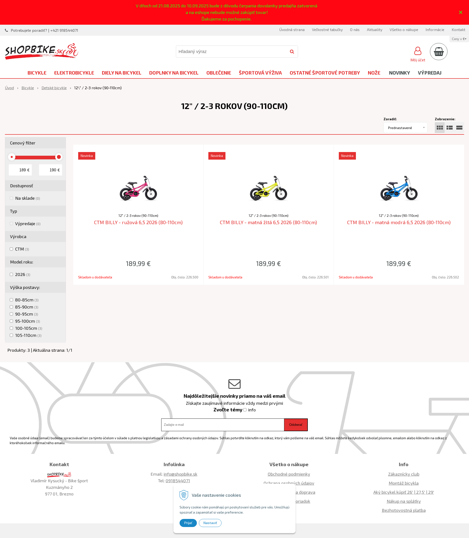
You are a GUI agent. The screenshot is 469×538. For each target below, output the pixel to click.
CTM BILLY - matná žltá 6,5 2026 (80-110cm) (268, 222)
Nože (374, 73)
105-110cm (28, 335)
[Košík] (439, 51)
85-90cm (26, 306)
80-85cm (27, 299)
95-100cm (27, 321)
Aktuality (374, 29)
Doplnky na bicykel (174, 73)
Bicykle (37, 73)
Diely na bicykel (121, 73)
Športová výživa (260, 73)
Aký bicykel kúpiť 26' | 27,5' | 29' (403, 492)
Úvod (9, 87)
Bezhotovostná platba (404, 510)
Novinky (399, 73)
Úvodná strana (292, 29)
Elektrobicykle (74, 73)
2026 (22, 274)
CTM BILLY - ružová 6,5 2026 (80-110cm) (138, 222)
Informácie (435, 29)
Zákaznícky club (403, 474)
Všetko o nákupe (404, 29)
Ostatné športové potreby (325, 73)
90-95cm (26, 314)
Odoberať (295, 425)
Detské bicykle (54, 87)
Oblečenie (218, 73)
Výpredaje (28, 223)
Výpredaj (429, 73)
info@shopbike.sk (180, 474)
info (252, 409)
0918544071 (178, 480)
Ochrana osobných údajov (289, 483)
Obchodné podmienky (289, 474)
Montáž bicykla (404, 483)
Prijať (188, 523)
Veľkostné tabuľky (327, 29)
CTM (22, 249)
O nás (355, 29)
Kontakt (458, 29)
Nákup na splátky (404, 501)
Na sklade (27, 198)
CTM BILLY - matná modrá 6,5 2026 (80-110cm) (399, 222)
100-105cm (28, 328)
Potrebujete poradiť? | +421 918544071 (44, 30)
